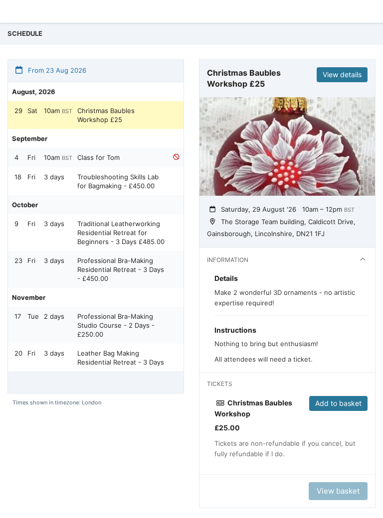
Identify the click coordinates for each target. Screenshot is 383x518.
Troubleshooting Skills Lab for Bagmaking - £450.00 (118, 181)
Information (227, 259)
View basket (338, 491)
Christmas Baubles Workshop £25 (106, 115)
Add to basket (338, 403)
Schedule (24, 33)
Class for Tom (98, 157)
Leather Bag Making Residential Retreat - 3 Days (120, 357)
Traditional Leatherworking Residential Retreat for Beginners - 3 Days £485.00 (121, 233)
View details (342, 74)
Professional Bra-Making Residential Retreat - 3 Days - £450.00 (120, 269)
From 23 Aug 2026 (56, 70)
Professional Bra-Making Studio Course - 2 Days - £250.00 (116, 325)
